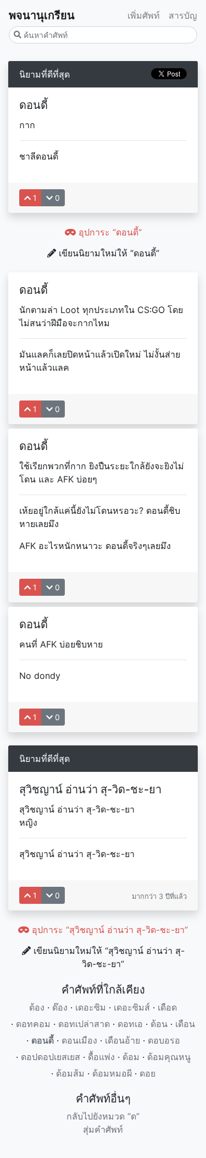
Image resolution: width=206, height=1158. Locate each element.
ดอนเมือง (79, 1040)
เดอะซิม (90, 1007)
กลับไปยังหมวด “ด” (103, 1116)
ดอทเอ (130, 1023)
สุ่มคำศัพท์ (103, 1129)
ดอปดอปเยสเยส (50, 1056)
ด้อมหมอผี (112, 1073)
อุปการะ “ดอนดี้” (109, 232)
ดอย (147, 1073)
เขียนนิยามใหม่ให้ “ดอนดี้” (107, 253)
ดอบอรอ (164, 1040)
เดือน (185, 1023)
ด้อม (131, 1056)
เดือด (167, 1007)
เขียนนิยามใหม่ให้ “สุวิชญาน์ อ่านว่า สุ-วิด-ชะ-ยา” (108, 957)
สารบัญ (183, 15)
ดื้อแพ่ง (101, 1056)
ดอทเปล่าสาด (84, 1023)
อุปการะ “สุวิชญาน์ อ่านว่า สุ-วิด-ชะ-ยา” (108, 929)
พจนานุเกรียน (42, 15)
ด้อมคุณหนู (169, 1056)
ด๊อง (60, 1007)
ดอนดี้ (42, 1040)
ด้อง (36, 1007)
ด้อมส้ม (70, 1073)
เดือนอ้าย (122, 1040)
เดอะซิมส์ (132, 1007)
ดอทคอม (33, 1023)
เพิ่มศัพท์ (143, 15)
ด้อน (159, 1023)
